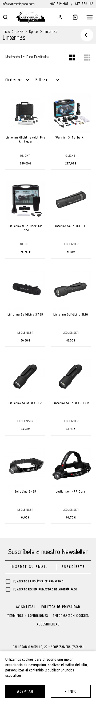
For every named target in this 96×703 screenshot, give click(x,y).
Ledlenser (71, 244)
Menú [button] (87, 17)
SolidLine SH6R (25, 491)
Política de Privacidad (60, 607)
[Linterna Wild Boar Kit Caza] (25, 201)
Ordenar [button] (14, 79)
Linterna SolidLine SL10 (70, 314)
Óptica (33, 31)
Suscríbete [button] (73, 567)
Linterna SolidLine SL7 (25, 403)
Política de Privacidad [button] (47, 581)
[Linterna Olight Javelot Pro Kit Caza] (25, 113)
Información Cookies (71, 616)
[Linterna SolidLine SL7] (25, 378)
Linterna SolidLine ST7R (71, 403)
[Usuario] (56, 17)
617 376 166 (84, 4)
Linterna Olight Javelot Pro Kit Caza (25, 139)
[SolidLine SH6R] (25, 467)
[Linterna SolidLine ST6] (71, 201)
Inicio (6, 31)
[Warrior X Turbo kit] (71, 113)
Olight (25, 155)
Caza (19, 31)
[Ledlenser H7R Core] (71, 467)
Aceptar (25, 691)
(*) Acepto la (38, 581)
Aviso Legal (26, 607)
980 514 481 (59, 4)
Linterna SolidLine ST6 (70, 226)
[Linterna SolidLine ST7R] (71, 378)
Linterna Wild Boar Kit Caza (25, 228)
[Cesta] (71, 17)
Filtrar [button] (41, 79)
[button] (9, 17)
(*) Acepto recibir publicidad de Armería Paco (45, 589)
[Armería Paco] (30, 17)
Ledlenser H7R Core (71, 491)
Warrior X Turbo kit (70, 137)
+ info (71, 691)
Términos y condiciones (27, 616)
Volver (84, 35)
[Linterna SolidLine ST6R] (25, 290)
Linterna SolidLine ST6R (25, 314)
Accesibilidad (48, 624)
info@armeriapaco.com (19, 4)
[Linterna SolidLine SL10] (71, 290)
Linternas (50, 31)
